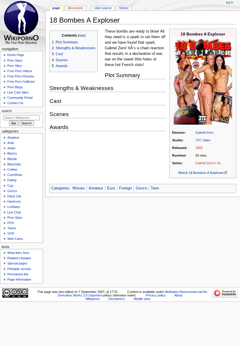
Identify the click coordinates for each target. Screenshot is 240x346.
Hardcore (14, 201)
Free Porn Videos (19, 71)
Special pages (17, 263)
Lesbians (13, 206)
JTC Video (203, 140)
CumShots (14, 175)
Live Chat (14, 212)
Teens (11, 228)
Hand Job (14, 196)
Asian (11, 148)
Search (7, 111)
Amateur (96, 188)
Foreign (125, 188)
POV (10, 223)
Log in (229, 2)
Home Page (15, 55)
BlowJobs (14, 164)
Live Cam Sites (18, 92)
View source (103, 8)
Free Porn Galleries (21, 81)
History (124, 8)
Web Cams (15, 238)
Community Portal (19, 97)
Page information (19, 279)
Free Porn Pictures (20, 76)
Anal (10, 143)
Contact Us (15, 103)
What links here (18, 253)
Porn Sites (14, 65)
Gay (10, 185)
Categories (60, 188)
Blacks (12, 153)
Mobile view (142, 299)
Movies (79, 188)
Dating (11, 180)
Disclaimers (116, 299)
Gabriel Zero (204, 132)
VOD (10, 233)
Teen (155, 188)
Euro (111, 188)
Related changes (19, 258)
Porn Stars (15, 60)
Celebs (12, 169)
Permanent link (17, 274)
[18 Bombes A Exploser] (203, 82)
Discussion (75, 8)
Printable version (19, 269)
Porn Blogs (15, 87)
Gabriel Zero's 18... (209, 163)
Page (56, 8)
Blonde (12, 159)
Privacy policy (156, 295)
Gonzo (141, 188)
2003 (199, 148)
